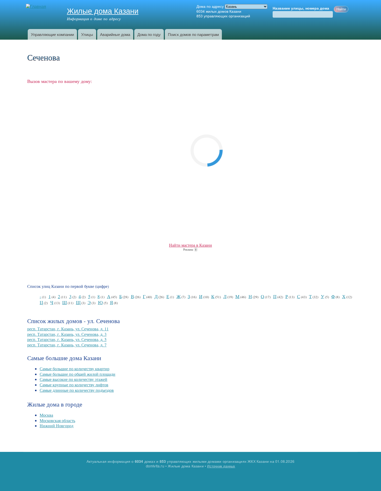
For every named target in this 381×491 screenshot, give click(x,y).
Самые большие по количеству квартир (74, 368)
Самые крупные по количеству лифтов (74, 384)
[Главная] (36, 6)
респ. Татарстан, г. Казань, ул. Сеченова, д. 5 (67, 339)
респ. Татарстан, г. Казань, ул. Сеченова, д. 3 (67, 334)
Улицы (87, 34)
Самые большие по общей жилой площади (77, 374)
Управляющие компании (52, 34)
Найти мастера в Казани (190, 245)
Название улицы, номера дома (301, 8)
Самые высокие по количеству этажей (73, 379)
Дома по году (149, 34)
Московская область (57, 420)
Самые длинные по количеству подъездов (77, 390)
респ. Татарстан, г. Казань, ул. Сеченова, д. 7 (67, 344)
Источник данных (221, 466)
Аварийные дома (115, 34)
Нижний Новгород (56, 425)
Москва (46, 415)
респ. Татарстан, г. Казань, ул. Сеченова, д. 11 (68, 328)
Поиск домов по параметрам (193, 34)
